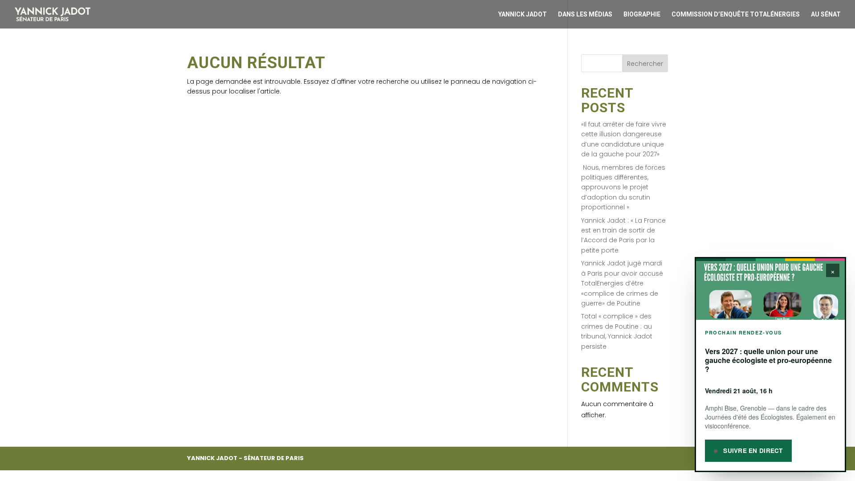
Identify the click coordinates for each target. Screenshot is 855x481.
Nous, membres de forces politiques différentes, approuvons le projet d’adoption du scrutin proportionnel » (623, 187)
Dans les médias (585, 14)
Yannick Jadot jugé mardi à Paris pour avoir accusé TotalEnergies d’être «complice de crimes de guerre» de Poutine (622, 283)
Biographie (641, 14)
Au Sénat (826, 14)
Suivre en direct (752, 450)
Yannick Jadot (522, 14)
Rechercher (645, 63)
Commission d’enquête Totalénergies (736, 14)
